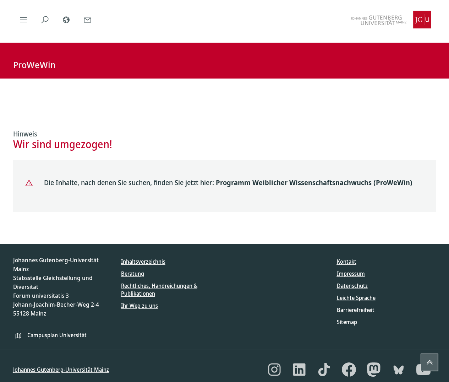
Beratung (132, 274)
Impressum (351, 274)
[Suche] (45, 19)
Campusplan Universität (57, 335)
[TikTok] (324, 369)
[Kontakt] (87, 19)
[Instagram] (274, 369)
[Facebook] (349, 369)
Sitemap (347, 322)
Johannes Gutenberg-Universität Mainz (61, 369)
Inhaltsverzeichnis (143, 261)
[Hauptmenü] (23, 19)
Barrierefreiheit (355, 310)
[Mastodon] (374, 369)
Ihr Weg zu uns (139, 306)
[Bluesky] (398, 369)
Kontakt (346, 261)
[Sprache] (66, 19)
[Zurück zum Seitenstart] (429, 362)
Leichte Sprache (356, 298)
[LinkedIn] (299, 369)
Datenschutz (352, 286)
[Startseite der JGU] (391, 19)
